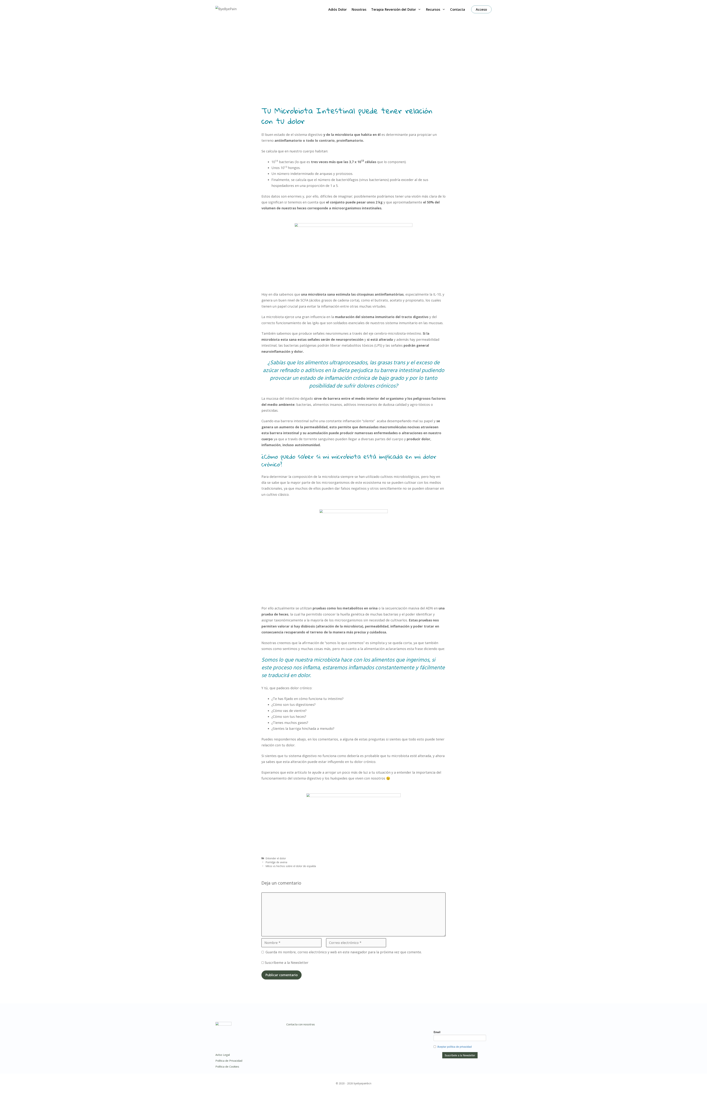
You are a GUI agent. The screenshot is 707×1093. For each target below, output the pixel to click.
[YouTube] (374, 1026)
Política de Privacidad (228, 1060)
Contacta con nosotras (300, 1024)
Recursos (433, 9)
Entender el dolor (275, 858)
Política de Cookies (227, 1066)
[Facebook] (367, 1026)
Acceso (481, 9)
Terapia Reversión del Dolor (393, 9)
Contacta (457, 9)
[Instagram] (359, 1026)
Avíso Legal (222, 1055)
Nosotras (358, 9)
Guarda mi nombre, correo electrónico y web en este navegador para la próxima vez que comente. (343, 952)
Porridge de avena (276, 862)
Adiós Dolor (337, 9)
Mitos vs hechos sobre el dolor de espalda (290, 866)
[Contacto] (381, 1026)
